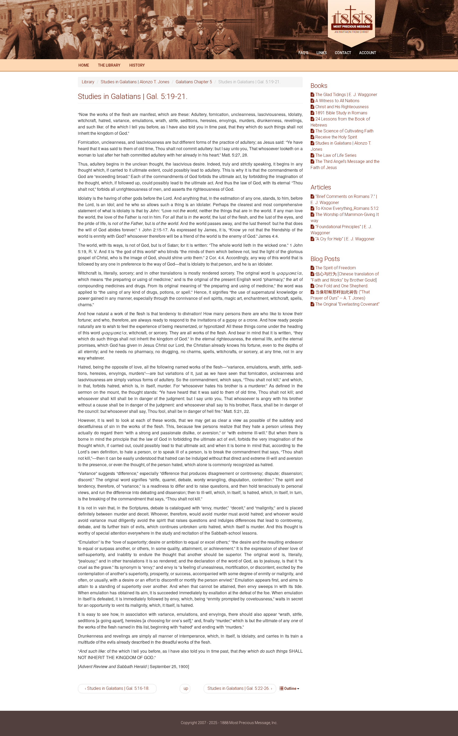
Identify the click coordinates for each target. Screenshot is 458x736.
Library (88, 81)
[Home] (353, 24)
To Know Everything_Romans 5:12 (346, 208)
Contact (343, 53)
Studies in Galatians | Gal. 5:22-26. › (240, 688)
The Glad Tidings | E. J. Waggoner (345, 94)
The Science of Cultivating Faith (343, 130)
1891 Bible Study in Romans (340, 112)
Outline (290, 688)
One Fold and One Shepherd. (341, 285)
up (186, 688)
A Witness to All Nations (336, 100)
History (137, 65)
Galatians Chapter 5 (194, 81)
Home (83, 65)
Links (321, 53)
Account (367, 53)
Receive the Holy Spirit (335, 137)
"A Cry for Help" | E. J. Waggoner (344, 238)
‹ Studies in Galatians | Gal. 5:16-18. (117, 688)
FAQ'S (303, 53)
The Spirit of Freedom (335, 267)
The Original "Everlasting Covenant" (347, 304)
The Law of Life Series (335, 155)
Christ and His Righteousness (341, 106)
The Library (109, 65)
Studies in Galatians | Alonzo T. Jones (135, 81)
